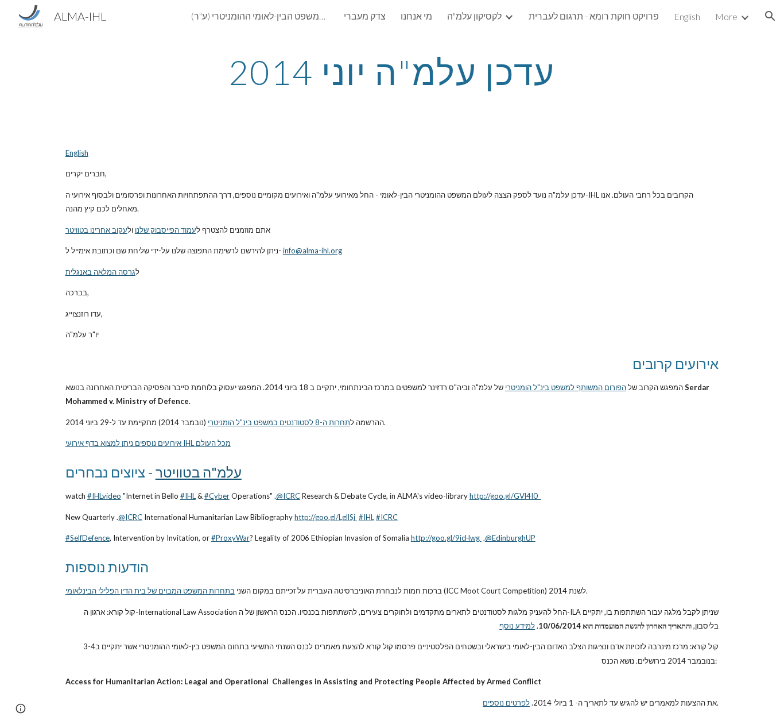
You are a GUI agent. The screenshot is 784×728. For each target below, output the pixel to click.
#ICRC (387, 517)
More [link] (726, 16)
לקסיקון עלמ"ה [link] (474, 15)
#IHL (188, 495)
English (76, 152)
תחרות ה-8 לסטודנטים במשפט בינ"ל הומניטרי (279, 422)
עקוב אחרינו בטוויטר (96, 229)
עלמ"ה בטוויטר (199, 472)
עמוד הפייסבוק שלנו (165, 229)
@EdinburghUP (510, 537)
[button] (770, 16)
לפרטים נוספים (506, 702)
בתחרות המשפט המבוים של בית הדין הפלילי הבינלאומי (150, 590)
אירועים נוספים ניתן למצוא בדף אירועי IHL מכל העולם (148, 443)
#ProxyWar (230, 537)
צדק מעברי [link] (365, 15)
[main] (392, 71)
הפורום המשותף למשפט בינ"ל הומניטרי (565, 387)
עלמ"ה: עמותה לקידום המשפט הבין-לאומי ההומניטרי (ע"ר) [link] (260, 15)
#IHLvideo (104, 495)
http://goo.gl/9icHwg (446, 537)
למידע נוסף (517, 625)
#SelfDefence (87, 537)
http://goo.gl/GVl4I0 (505, 495)
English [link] (687, 16)
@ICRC (288, 495)
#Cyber (217, 495)
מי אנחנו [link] (416, 15)
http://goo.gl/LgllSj (325, 517)
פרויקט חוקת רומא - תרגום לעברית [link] (594, 15)
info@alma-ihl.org (312, 250)
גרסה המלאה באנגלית (100, 271)
